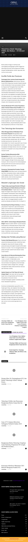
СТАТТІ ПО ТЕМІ (6, 332)
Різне (6, 41)
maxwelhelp (5, 54)
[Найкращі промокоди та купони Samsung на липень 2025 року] (5, 498)
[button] (2, 38)
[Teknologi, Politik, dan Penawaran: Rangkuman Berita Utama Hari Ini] (5, 344)
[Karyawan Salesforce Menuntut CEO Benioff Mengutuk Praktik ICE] (14, 457)
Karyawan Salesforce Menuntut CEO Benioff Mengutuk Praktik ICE (12, 466)
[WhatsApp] (19, 60)
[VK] (6, 60)
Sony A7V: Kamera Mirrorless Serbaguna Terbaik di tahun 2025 (11, 423)
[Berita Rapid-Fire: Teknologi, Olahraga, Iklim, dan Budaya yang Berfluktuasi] (5, 351)
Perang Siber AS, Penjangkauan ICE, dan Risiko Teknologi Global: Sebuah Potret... (14, 380)
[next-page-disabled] (5, 357)
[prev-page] (2, 357)
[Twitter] (9, 60)
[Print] (26, 60)
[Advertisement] (14, 21)
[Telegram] (16, 60)
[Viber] (12, 60)
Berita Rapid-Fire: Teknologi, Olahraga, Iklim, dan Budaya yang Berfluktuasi (17, 351)
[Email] (22, 60)
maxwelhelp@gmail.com (19, 480)
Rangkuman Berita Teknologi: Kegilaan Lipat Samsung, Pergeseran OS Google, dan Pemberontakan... (13, 444)
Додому (2, 41)
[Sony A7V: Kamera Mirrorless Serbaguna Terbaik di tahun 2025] (14, 414)
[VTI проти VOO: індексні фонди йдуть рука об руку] (5, 491)
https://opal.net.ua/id (14, 538)
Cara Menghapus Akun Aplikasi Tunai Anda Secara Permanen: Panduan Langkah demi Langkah (21, 324)
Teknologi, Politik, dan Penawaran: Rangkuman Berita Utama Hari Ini (7, 322)
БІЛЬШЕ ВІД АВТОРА (17, 332)
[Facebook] (2, 60)
